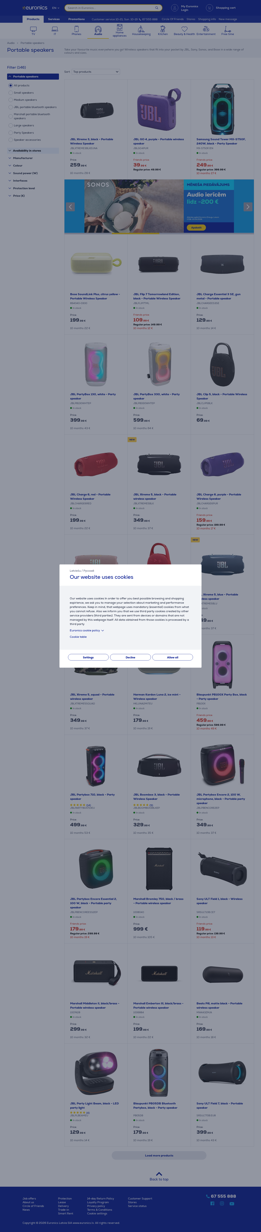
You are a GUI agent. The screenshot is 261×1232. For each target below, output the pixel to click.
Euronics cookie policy (85, 630)
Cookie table (78, 637)
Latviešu (75, 570)
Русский (88, 570)
